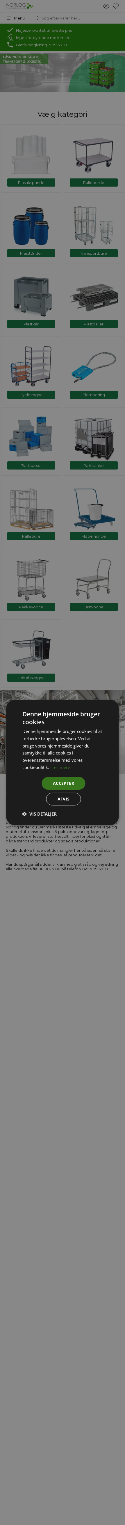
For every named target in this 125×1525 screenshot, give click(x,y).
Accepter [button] (63, 783)
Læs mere (60, 767)
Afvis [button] (64, 799)
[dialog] (62, 762)
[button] (39, 813)
